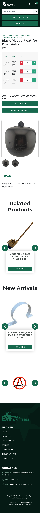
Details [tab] (8, 176)
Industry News (9, 454)
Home (3, 35)
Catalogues (7, 449)
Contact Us (7, 458)
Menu (21, 23)
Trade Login (14, 502)
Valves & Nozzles (19, 35)
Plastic (28, 35)
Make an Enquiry (20, 110)
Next (35, 248)
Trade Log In (20, 17)
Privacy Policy (25, 502)
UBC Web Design (23, 498)
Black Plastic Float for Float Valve (13, 37)
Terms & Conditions (16, 505)
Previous (5, 248)
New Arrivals (8, 441)
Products (9, 35)
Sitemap (28, 505)
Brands (5, 445)
